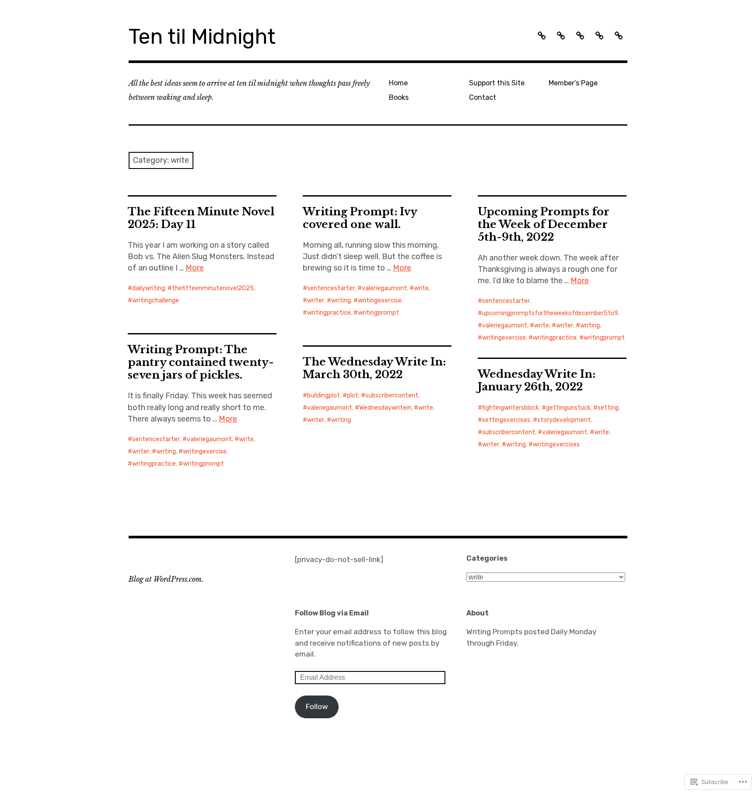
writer (315, 300)
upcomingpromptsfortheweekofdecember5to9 (550, 313)
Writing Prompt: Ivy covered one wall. (360, 218)
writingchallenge (155, 300)
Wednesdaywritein (385, 407)
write (421, 288)
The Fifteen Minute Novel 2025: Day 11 (201, 218)
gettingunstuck (568, 407)
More (195, 268)
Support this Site (497, 83)
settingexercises (506, 420)
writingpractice (329, 312)
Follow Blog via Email (332, 613)
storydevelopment (564, 420)
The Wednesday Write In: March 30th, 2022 (374, 368)
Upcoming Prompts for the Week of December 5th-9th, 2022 (543, 224)
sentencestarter (331, 288)
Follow (317, 706)
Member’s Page (573, 83)
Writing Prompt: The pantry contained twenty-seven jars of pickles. (201, 362)
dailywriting (148, 288)
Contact (482, 97)
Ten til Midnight (202, 36)
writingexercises (556, 444)
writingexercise (380, 300)
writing (341, 300)
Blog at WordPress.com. (166, 579)
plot (352, 395)
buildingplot (323, 395)
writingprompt (378, 312)
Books (399, 97)
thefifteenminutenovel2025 (213, 288)
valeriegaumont (384, 288)
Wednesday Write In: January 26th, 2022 (536, 380)
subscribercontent (391, 395)
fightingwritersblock (510, 407)
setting (608, 407)
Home (398, 83)
